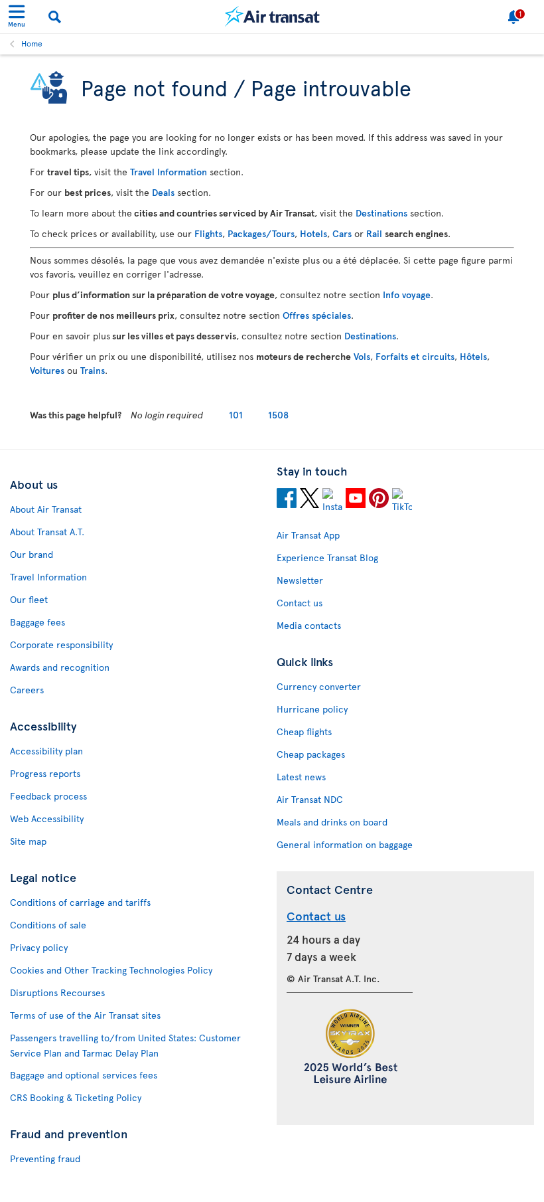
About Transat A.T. (47, 531)
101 (236, 414)
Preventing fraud (45, 1158)
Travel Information (168, 171)
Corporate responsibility (61, 644)
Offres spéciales (317, 315)
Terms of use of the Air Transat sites (85, 1015)
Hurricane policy (312, 709)
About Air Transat (46, 509)
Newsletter (300, 580)
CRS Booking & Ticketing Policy (75, 1097)
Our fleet (29, 599)
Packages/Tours (261, 233)
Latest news (301, 776)
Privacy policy (39, 947)
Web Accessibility (47, 818)
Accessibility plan (46, 750)
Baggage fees (37, 622)
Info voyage (407, 294)
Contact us (299, 602)
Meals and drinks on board (332, 822)
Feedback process (48, 796)
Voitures (47, 370)
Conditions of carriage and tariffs (80, 902)
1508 (278, 414)
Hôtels (473, 356)
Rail (374, 233)
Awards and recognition (59, 667)
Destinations (381, 213)
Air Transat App (308, 535)
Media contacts (309, 625)
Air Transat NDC (310, 799)
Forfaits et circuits (414, 356)
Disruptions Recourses (57, 992)
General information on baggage (345, 844)
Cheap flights (304, 731)
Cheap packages (311, 754)
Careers (27, 689)
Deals (163, 192)
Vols (362, 356)
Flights (208, 233)
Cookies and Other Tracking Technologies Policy (111, 970)
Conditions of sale (48, 924)
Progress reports (45, 773)
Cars (342, 233)
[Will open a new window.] (287, 500)
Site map (28, 841)
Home (31, 43)
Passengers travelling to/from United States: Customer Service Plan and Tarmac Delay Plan (125, 1045)
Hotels (313, 233)
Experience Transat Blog (327, 557)
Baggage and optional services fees (83, 1075)
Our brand (31, 554)
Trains (92, 370)
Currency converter (319, 686)
